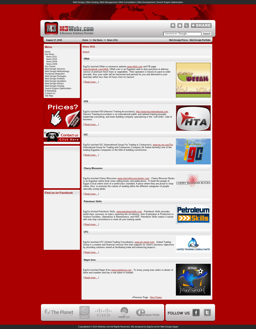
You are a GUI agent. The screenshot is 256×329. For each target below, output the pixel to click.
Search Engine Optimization (170, 2)
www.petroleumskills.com (129, 211)
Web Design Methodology (57, 71)
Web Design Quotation (55, 81)
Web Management (108, 2)
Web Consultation (127, 2)
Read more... (91, 82)
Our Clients (50, 66)
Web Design (79, 2)
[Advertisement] (61, 169)
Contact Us (50, 93)
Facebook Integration (55, 74)
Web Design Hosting (54, 86)
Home (85, 40)
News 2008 (51, 64)
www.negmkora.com (121, 270)
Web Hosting (92, 2)
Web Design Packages (55, 76)
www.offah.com (134, 66)
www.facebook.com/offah (95, 69)
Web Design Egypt (169, 327)
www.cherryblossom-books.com (133, 178)
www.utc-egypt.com (144, 242)
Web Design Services (55, 69)
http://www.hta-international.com (152, 111)
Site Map (49, 96)
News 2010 (51, 59)
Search (86, 52)
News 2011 (112, 40)
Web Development (146, 2)
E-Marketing (50, 91)
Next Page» (156, 297)
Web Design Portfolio (55, 78)
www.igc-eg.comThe (163, 144)
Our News (98, 40)
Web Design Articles (54, 83)
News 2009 (51, 61)
